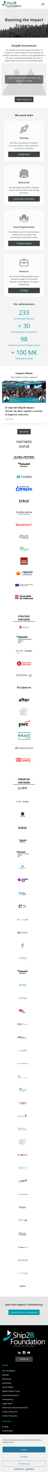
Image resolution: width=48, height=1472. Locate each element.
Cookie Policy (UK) (9, 1411)
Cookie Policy (19, 1469)
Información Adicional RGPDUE (15, 1407)
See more (24, 431)
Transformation (24, 243)
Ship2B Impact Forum (11, 1391)
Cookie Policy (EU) (9, 1416)
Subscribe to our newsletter (24, 1312)
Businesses (6, 1379)
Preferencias (24, 1463)
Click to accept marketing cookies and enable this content (24, 79)
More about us (24, 99)
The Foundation (8, 1370)
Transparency (7, 1399)
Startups (5, 1375)
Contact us (24, 1359)
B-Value (5, 1426)
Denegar (24, 1456)
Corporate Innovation (24, 198)
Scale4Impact (7, 1431)
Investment (6, 1383)
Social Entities (7, 1387)
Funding (24, 290)
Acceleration (24, 154)
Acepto (24, 1449)
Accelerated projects (10, 1395)
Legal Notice (29, 1469)
